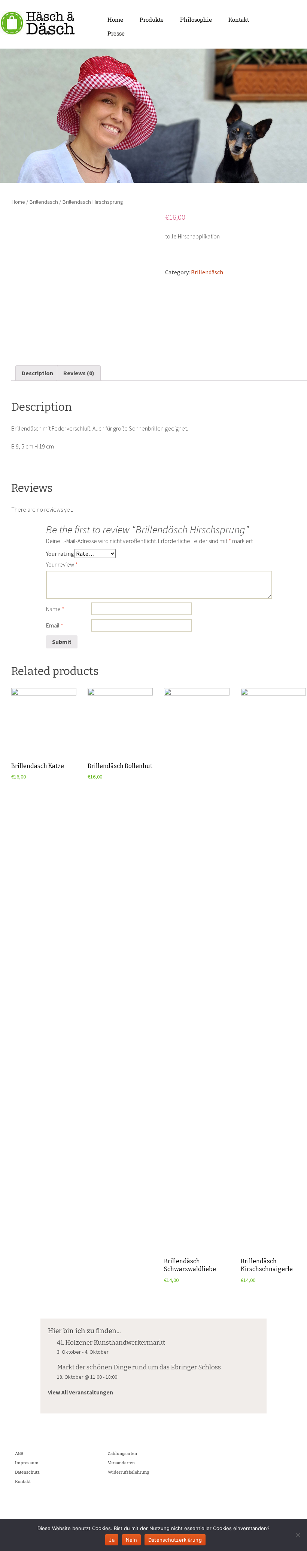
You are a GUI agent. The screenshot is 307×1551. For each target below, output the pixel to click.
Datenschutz (27, 1472)
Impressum (27, 1462)
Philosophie (196, 19)
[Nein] (297, 1535)
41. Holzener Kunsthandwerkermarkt (111, 1342)
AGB (19, 1453)
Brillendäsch (43, 201)
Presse (116, 33)
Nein (131, 1540)
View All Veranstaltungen (80, 1392)
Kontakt (238, 19)
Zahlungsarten (122, 1453)
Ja (112, 1540)
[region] (153, 116)
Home (115, 19)
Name (55, 609)
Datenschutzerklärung (175, 1540)
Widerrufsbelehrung (128, 1472)
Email (54, 625)
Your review (62, 564)
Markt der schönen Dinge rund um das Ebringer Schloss (139, 1367)
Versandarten (121, 1462)
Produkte (152, 19)
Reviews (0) (78, 373)
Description (37, 373)
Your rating (60, 553)
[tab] (37, 373)
